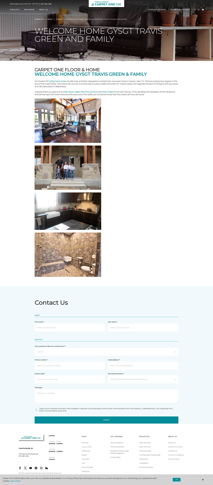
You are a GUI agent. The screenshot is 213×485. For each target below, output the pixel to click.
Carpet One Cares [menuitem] (175, 447)
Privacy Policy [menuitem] (173, 459)
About (49, 19)
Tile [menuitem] (83, 463)
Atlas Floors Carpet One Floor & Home (80, 92)
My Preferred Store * (116, 373)
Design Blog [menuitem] (115, 457)
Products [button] (14, 10)
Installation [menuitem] (143, 463)
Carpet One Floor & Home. (35, 473)
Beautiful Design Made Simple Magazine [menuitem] (119, 452)
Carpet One (39, 19)
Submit (106, 420)
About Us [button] (43, 10)
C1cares (59, 19)
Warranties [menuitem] (143, 459)
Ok (176, 480)
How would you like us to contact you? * (50, 346)
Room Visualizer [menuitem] (116, 443)
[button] (194, 9)
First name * (39, 322)
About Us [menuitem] (172, 443)
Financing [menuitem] (86, 471)
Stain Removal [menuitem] (145, 443)
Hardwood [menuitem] (86, 451)
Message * (39, 387)
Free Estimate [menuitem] (87, 467)
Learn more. (15, 481)
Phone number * (41, 360)
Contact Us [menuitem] (172, 451)
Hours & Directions (157, 10)
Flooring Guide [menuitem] (145, 451)
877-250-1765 (46, 4)
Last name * (112, 322)
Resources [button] (29, 10)
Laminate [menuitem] (85, 459)
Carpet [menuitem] (84, 455)
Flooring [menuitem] (85, 443)
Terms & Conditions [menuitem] (176, 455)
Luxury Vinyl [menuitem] (87, 447)
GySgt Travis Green (57, 81)
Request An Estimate (180, 10)
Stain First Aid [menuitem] (145, 447)
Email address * (114, 360)
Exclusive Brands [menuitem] (146, 467)
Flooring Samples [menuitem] (117, 447)
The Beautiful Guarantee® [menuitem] (149, 455)
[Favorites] (199, 9)
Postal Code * (40, 373)
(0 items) (203, 9)
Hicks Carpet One (110, 92)
